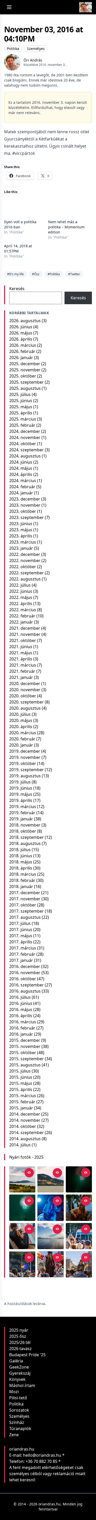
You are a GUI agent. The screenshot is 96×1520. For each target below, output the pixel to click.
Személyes (36, 48)
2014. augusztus (25, 1138)
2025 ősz (17, 1336)
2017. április (20, 942)
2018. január (21, 886)
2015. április (20, 1089)
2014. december (24, 1114)
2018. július (20, 849)
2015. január (21, 1108)
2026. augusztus (25, 320)
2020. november (24, 689)
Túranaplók (20, 1428)
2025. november (24, 370)
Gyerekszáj (19, 1373)
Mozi (14, 1391)
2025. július (20, 394)
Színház (16, 1422)
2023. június (20, 523)
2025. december (24, 363)
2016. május (20, 1009)
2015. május (20, 1083)
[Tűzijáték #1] (22, 1208)
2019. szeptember (26, 769)
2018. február (22, 880)
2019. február (22, 812)
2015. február (22, 1102)
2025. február (22, 425)
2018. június (20, 856)
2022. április (20, 603)
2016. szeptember (26, 985)
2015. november (24, 1046)
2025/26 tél (19, 1342)
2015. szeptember (26, 1059)
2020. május (20, 720)
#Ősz (35, 274)
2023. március (22, 542)
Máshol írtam (22, 1385)
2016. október (22, 979)
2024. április (20, 474)
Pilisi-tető (18, 1398)
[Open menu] (9, 7)
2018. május (20, 862)
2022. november (24, 560)
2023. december (24, 499)
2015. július (20, 1071)
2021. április (20, 659)
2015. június (20, 1077)
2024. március (22, 480)
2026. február (22, 351)
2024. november (24, 437)
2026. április (20, 339)
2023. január (21, 548)
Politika (13, 48)
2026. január (21, 357)
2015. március (22, 1095)
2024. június (20, 462)
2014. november (24, 1120)
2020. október (22, 696)
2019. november (24, 757)
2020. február (22, 739)
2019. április (20, 800)
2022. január (21, 622)
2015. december (24, 1040)
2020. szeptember (26, 702)
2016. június (20, 1003)
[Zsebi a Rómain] (79, 1208)
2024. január (21, 493)
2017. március (22, 948)
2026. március (22, 345)
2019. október (22, 763)
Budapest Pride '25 (27, 1355)
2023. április (20, 536)
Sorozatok (19, 1410)
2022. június (20, 591)
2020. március (22, 733)
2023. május (20, 530)
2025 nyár (18, 1330)
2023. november (24, 505)
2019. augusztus (25, 776)
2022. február (22, 616)
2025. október (22, 376)
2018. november (24, 825)
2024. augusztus (25, 456)
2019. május (20, 794)
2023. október (22, 511)
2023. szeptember (26, 517)
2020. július (20, 714)
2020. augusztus (25, 708)
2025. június (20, 400)
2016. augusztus (25, 991)
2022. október (22, 566)
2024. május (20, 468)
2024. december (24, 431)
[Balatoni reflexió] (50, 1236)
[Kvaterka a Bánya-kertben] (50, 1208)
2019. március (22, 806)
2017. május (20, 935)
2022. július (20, 585)
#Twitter (74, 274)
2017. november (24, 899)
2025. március (22, 419)
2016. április (20, 1015)
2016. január (21, 1034)
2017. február (22, 954)
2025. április (20, 413)
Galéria (16, 1361)
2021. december (24, 628)
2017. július (20, 923)
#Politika (54, 274)
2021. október (22, 640)
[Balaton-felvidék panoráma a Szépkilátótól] (22, 1179)
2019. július (20, 782)
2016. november (24, 972)
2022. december (24, 554)
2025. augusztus (25, 388)
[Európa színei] (22, 1264)
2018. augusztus (25, 843)
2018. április (20, 868)
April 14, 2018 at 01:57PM (18, 248)
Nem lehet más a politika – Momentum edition (66, 226)
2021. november (24, 634)
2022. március (22, 610)
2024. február (22, 486)
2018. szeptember (26, 837)
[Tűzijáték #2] (79, 1179)
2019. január (21, 819)
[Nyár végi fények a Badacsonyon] (50, 1179)
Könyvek (17, 1379)
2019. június (20, 788)
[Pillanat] (79, 1236)
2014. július (20, 1145)
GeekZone (19, 1367)
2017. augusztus (25, 917)
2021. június (20, 646)
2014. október (22, 1126)
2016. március (22, 1022)
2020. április (20, 726)
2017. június (20, 929)
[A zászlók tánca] (50, 1264)
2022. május (20, 597)
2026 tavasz (20, 1348)
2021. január (21, 677)
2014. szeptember (26, 1132)
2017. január (21, 960)
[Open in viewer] (29, 1172)
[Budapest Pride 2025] (79, 1264)
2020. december (24, 683)
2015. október (22, 1052)
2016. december (24, 966)
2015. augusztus (25, 1065)
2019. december (24, 751)
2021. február (22, 671)
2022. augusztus (25, 579)
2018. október (22, 831)
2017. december (24, 892)
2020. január (21, 745)
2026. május (20, 333)
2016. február (22, 1028)
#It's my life (15, 274)
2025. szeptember (26, 382)
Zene (14, 1434)
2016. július (20, 997)
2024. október (22, 443)
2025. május (20, 407)
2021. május (20, 653)
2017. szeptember (26, 911)
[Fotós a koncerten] (22, 1236)
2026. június (20, 327)
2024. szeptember (26, 450)
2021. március (22, 665)
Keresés (17, 288)
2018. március (22, 874)
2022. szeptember (26, 573)
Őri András (33, 60)
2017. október (22, 905)
